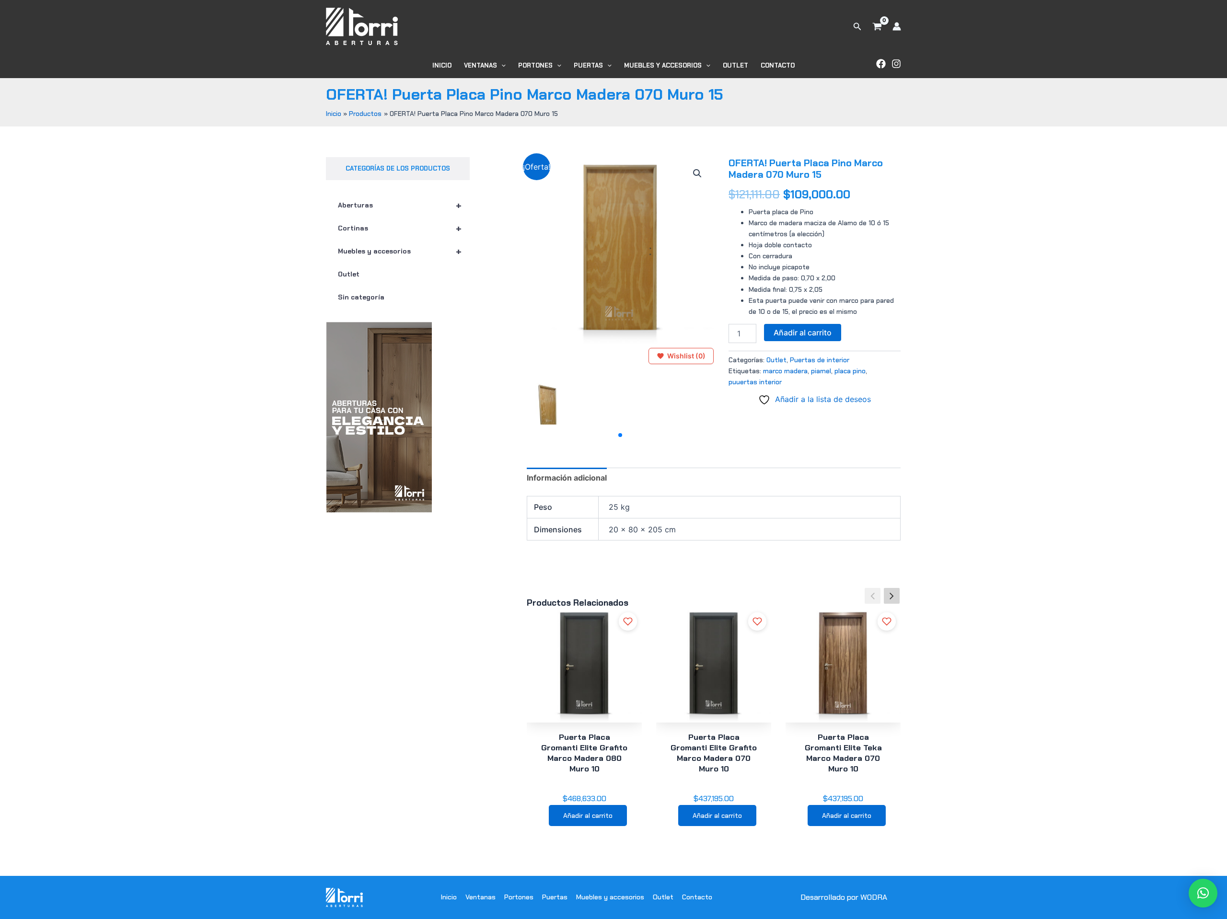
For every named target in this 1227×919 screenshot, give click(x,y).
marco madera (785, 371)
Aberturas (400, 205)
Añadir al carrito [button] (588, 815)
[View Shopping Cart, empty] (877, 26)
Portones (535, 65)
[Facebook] (881, 64)
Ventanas (480, 65)
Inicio (441, 65)
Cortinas (400, 228)
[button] (857, 27)
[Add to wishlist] (628, 621)
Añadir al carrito (803, 332)
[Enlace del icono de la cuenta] (896, 26)
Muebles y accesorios (663, 65)
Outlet (735, 65)
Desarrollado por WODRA (843, 897)
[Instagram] (896, 64)
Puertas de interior (819, 360)
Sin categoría (361, 297)
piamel (821, 371)
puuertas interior (755, 382)
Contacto (778, 65)
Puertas (588, 65)
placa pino (850, 371)
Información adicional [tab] (567, 477)
